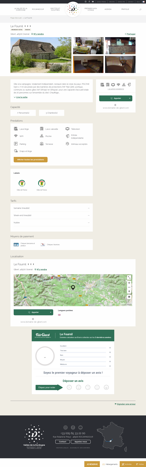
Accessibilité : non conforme (80, 447)
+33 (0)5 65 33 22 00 (73, 433)
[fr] (143, 2)
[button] (143, 2)
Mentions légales (62, 447)
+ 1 (120, 64)
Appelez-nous (81, 442)
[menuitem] (20, 9)
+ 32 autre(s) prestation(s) (116, 89)
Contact (62, 442)
